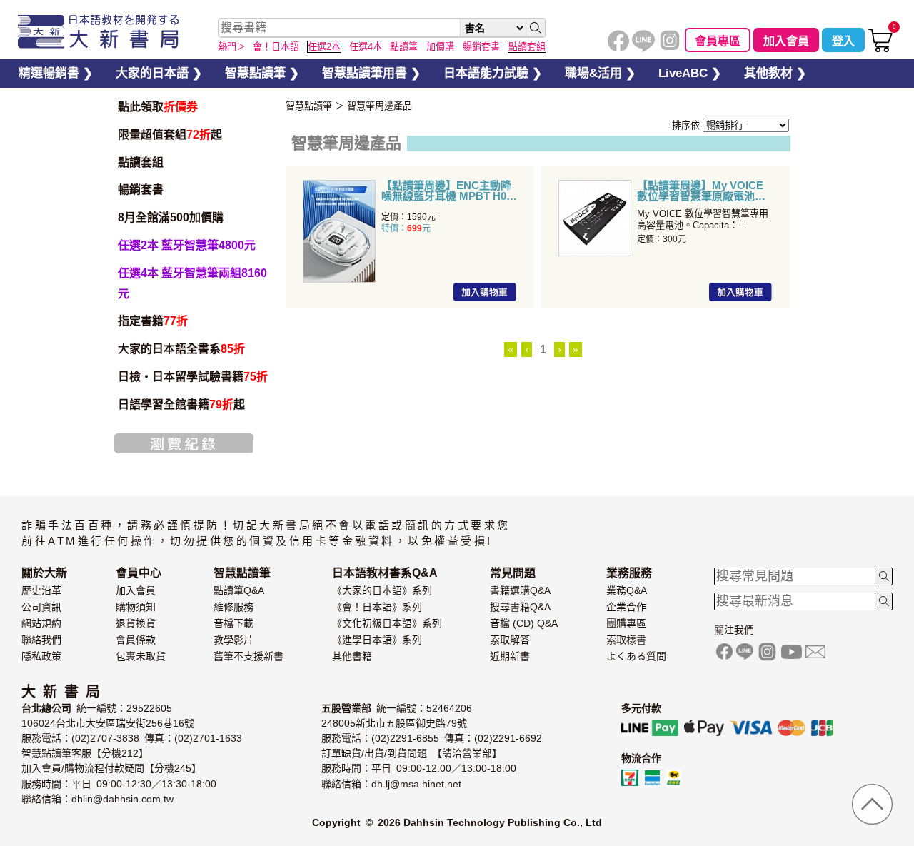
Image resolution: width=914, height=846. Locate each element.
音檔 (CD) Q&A (524, 623)
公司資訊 (41, 607)
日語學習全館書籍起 (181, 404)
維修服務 (233, 607)
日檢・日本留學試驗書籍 (193, 377)
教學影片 (233, 639)
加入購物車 (484, 292)
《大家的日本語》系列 (382, 590)
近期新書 (510, 656)
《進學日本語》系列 (377, 639)
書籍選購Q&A (520, 590)
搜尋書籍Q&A (520, 607)
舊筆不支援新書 (248, 656)
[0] (880, 49)
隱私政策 (41, 656)
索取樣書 (626, 639)
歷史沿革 (41, 590)
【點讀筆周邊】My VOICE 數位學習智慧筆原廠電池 (700, 190)
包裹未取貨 (141, 656)
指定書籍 (153, 321)
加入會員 (786, 41)
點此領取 (158, 107)
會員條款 (136, 639)
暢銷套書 (141, 189)
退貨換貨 (136, 623)
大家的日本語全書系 (181, 349)
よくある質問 (636, 656)
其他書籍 (352, 656)
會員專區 (717, 41)
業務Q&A (626, 590)
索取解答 (510, 639)
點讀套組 (141, 162)
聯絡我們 (41, 639)
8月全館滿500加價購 (171, 217)
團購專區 (626, 623)
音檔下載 (233, 623)
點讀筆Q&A (239, 590)
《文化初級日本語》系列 (387, 623)
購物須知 (136, 607)
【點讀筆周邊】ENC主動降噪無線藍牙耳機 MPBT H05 (446, 190)
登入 (843, 41)
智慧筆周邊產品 (379, 106)
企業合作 (626, 607)
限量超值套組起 (170, 135)
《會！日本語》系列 (377, 607)
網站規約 (41, 623)
